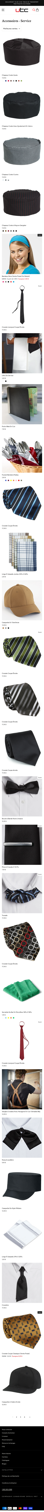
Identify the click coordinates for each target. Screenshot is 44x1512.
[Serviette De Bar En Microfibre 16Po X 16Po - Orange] (11, 1018)
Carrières (5, 1457)
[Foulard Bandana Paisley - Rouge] (19, 480)
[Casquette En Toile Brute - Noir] (8, 628)
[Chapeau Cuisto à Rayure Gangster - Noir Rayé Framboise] (16, 231)
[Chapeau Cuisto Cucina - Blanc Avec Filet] (3, 180)
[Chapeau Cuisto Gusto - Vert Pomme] (21, 81)
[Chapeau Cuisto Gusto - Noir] (16, 81)
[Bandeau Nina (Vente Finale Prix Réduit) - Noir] (8, 282)
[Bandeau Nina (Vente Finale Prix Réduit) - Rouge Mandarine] (11, 282)
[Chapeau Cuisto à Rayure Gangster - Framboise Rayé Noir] (8, 231)
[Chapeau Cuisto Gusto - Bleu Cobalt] (6, 81)
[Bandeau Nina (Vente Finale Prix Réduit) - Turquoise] (13, 282)
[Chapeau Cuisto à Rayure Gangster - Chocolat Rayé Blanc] (3, 231)
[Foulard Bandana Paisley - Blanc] (3, 480)
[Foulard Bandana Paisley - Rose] (16, 480)
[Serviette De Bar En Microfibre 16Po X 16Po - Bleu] (6, 1018)
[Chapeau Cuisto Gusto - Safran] (19, 81)
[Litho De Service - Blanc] (3, 381)
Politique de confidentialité (10, 1476)
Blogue (4, 1464)
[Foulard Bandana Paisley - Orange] (13, 480)
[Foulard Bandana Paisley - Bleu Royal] (6, 480)
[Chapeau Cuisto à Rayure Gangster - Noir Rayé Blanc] (13, 231)
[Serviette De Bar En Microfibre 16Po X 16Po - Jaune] (8, 1018)
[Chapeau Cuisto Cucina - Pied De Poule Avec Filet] (8, 180)
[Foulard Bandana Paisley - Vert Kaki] (21, 480)
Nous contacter (7, 1429)
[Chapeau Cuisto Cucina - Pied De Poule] (6, 180)
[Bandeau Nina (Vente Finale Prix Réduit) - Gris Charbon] (6, 282)
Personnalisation (7, 1440)
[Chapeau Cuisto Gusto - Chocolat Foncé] (11, 81)
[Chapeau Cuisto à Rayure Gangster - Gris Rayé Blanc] (11, 231)
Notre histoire (6, 1453)
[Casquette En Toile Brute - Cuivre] (3, 628)
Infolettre (7, 1470)
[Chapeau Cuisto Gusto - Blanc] (3, 81)
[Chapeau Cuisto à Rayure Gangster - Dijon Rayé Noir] (6, 231)
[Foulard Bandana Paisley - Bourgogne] (8, 480)
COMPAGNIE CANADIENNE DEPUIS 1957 (20, 1496)
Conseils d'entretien (8, 1433)
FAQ (3, 1446)
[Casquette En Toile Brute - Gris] (6, 628)
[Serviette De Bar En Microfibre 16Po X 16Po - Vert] (13, 1018)
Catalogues (5, 1460)
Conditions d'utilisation (9, 1483)
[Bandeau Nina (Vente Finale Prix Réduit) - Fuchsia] (3, 282)
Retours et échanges (8, 1443)
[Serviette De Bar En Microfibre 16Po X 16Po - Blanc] (3, 1018)
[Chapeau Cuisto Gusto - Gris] (13, 81)
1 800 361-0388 (7, 1489)
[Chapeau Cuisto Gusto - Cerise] (8, 81)
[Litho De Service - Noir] (6, 381)
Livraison (5, 1436)
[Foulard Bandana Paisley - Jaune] (11, 480)
